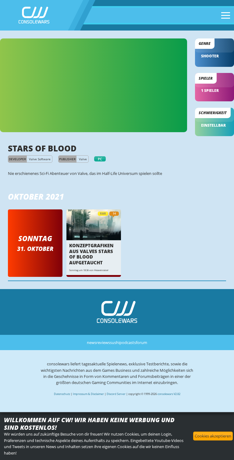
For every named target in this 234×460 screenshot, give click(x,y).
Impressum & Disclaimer (88, 394)
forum (141, 342)
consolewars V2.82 (169, 394)
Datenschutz (62, 394)
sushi (114, 342)
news (91, 342)
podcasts (127, 342)
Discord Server (116, 394)
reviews (103, 342)
